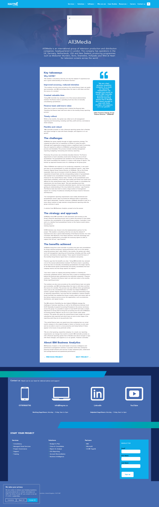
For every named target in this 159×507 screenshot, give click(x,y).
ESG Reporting (54, 451)
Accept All (32, 500)
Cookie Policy (16, 496)
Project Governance (20, 449)
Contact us (141, 4)
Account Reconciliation (57, 454)
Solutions (81, 4)
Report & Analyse (55, 449)
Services (71, 4)
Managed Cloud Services (22, 446)
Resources (122, 4)
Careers (133, 4)
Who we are (101, 4)
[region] (21, 494)
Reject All (21, 500)
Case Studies (112, 4)
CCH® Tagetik (91, 449)
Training (16, 454)
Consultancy (17, 444)
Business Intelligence (56, 457)
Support (16, 451)
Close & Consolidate (56, 446)
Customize (11, 500)
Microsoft (89, 446)
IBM (87, 444)
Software (91, 4)
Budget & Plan (54, 444)
